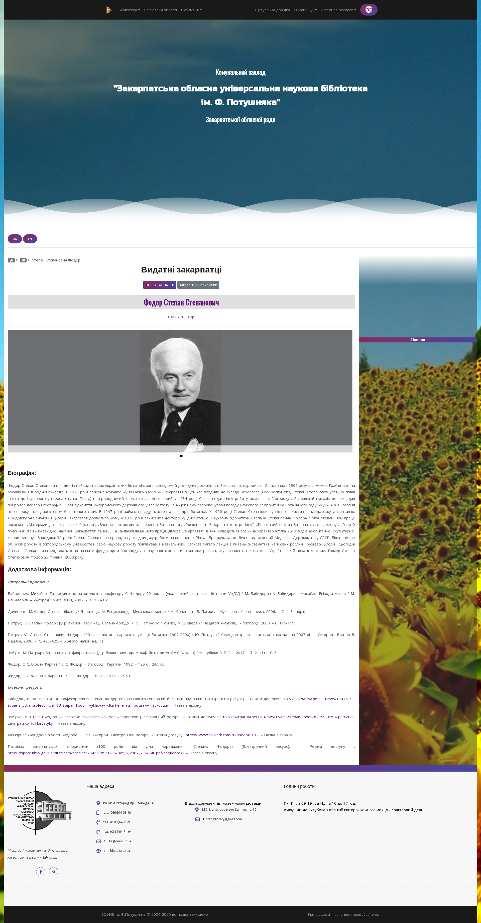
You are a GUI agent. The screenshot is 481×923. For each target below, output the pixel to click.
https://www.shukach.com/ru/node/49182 (222, 734)
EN (30, 239)
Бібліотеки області (160, 9)
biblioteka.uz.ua (118, 851)
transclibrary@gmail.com (224, 819)
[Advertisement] (418, 298)
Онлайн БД (304, 9)
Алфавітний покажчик (198, 285)
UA (15, 239)
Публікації (190, 9)
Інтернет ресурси (337, 9)
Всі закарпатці (160, 285)
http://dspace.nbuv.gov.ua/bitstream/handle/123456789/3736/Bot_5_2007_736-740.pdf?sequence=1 (96, 752)
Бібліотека (127, 9)
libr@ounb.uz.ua (119, 841)
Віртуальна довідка (272, 9)
